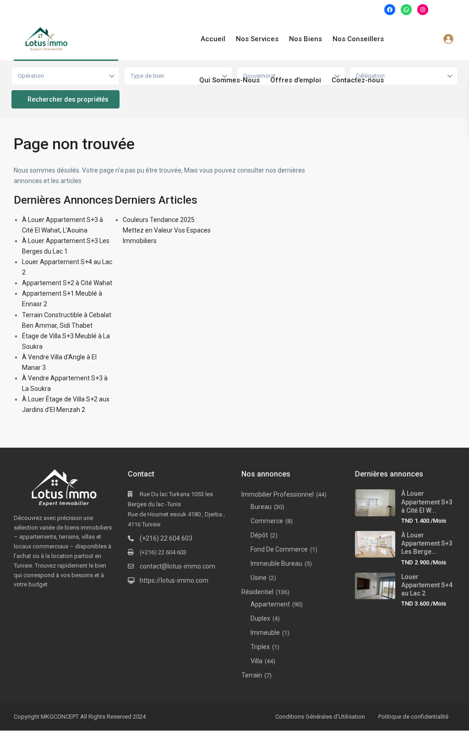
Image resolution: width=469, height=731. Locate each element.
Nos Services (257, 39)
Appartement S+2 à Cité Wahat (67, 283)
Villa (256, 661)
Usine (259, 577)
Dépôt (259, 535)
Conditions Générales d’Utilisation (320, 716)
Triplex (260, 646)
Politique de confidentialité (413, 716)
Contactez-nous (358, 80)
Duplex (260, 618)
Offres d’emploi (295, 80)
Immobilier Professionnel (277, 494)
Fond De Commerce (279, 549)
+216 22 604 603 (149, 9)
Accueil (213, 39)
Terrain (251, 675)
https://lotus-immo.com (174, 580)
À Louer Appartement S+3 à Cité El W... (427, 502)
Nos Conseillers (358, 39)
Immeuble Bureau (276, 563)
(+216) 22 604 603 (166, 538)
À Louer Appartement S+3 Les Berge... (427, 543)
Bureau (261, 506)
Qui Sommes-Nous (229, 80)
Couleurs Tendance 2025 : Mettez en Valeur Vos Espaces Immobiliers (167, 230)
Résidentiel (257, 592)
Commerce (267, 521)
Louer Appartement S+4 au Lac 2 (427, 585)
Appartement (270, 604)
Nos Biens (305, 39)
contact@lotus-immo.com (177, 566)
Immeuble (265, 632)
